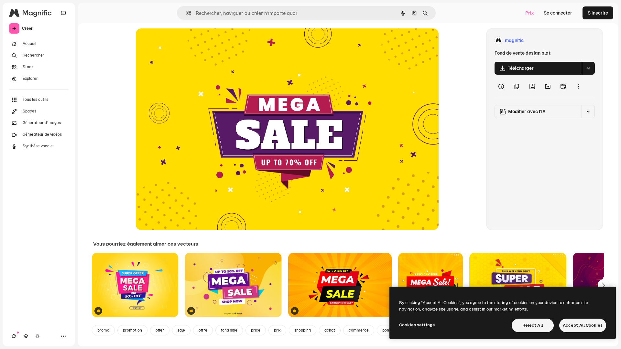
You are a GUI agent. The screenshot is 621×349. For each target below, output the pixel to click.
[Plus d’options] (578, 86)
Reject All (532, 325)
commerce (359, 330)
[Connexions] (14, 336)
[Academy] (26, 336)
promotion (132, 330)
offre (203, 330)
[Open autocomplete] (186, 13)
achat (329, 330)
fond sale (229, 330)
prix (277, 330)
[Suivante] (603, 285)
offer (160, 330)
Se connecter (558, 13)
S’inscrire (598, 13)
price (255, 330)
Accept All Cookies (583, 325)
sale (181, 330)
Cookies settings (417, 325)
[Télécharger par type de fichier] (588, 68)
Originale (178, 40)
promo (103, 330)
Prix (529, 13)
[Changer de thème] (37, 336)
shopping (302, 330)
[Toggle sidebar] (63, 13)
